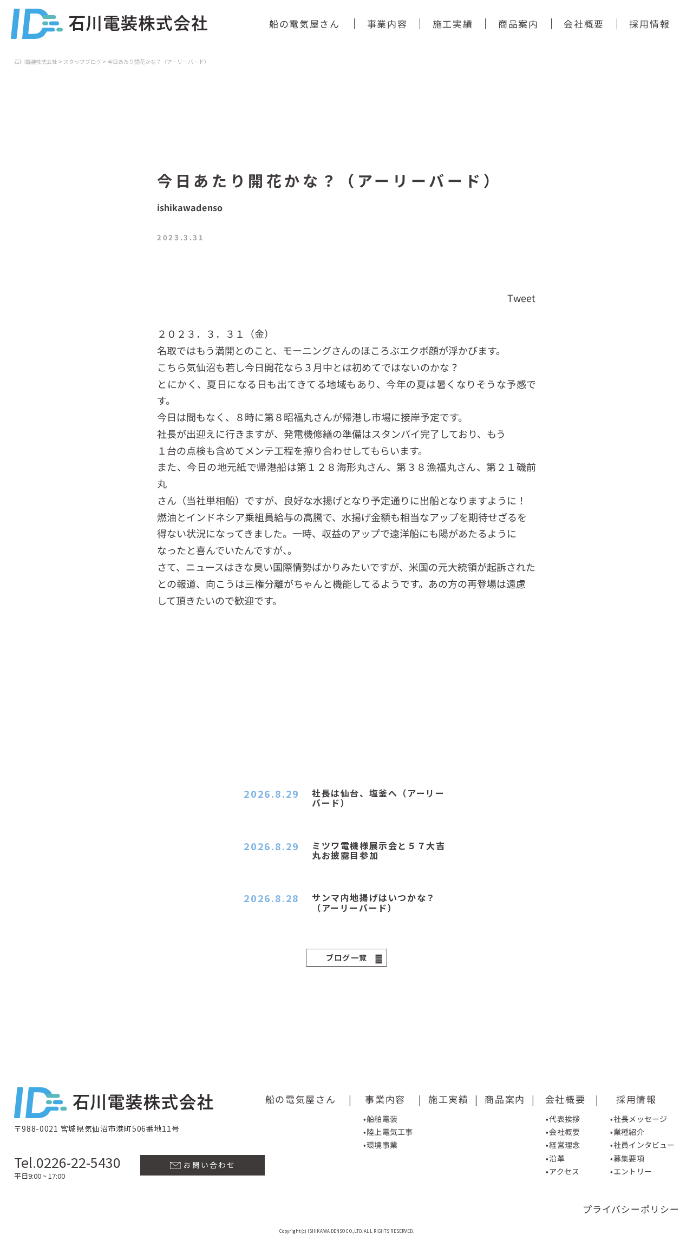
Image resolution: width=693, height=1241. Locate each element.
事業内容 (387, 23)
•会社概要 (563, 1131)
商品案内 (518, 23)
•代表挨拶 (563, 1118)
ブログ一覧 (347, 957)
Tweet (521, 297)
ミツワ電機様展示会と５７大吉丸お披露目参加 (378, 850)
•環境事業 (380, 1144)
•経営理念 (563, 1145)
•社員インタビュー (642, 1145)
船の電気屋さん (304, 23)
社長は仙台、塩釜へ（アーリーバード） (378, 797)
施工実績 (453, 23)
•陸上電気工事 (388, 1131)
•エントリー (631, 1171)
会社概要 (584, 23)
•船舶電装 (380, 1118)
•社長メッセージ (638, 1118)
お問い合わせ (208, 1164)
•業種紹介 (627, 1131)
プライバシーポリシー (631, 1209)
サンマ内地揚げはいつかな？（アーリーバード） (374, 902)
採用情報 (649, 23)
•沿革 (555, 1158)
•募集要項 (627, 1158)
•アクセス (562, 1171)
